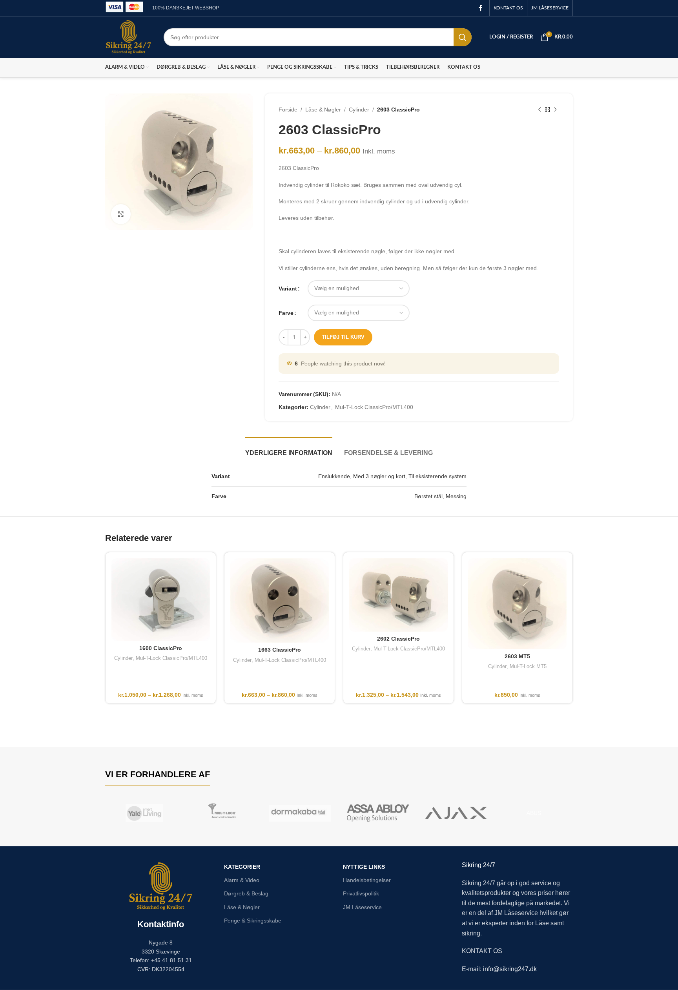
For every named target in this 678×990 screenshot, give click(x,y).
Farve (286, 313)
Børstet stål (428, 496)
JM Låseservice (362, 907)
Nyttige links (364, 867)
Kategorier (242, 867)
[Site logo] (128, 36)
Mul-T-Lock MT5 (528, 666)
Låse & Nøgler (323, 109)
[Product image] (398, 595)
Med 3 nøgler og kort (379, 476)
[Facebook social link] (480, 8)
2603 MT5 (517, 656)
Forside (288, 109)
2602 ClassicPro (398, 639)
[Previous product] (539, 109)
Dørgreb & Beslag (246, 893)
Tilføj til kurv (343, 337)
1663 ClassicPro (279, 650)
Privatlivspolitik (361, 893)
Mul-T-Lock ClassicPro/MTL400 (374, 407)
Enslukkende (334, 476)
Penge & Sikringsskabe (252, 920)
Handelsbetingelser (367, 880)
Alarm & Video (241, 880)
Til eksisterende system (437, 476)
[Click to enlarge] (121, 214)
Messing (456, 496)
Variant (288, 288)
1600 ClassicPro (160, 648)
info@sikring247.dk (510, 969)
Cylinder (359, 109)
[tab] (288, 449)
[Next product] (555, 109)
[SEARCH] (463, 37)
